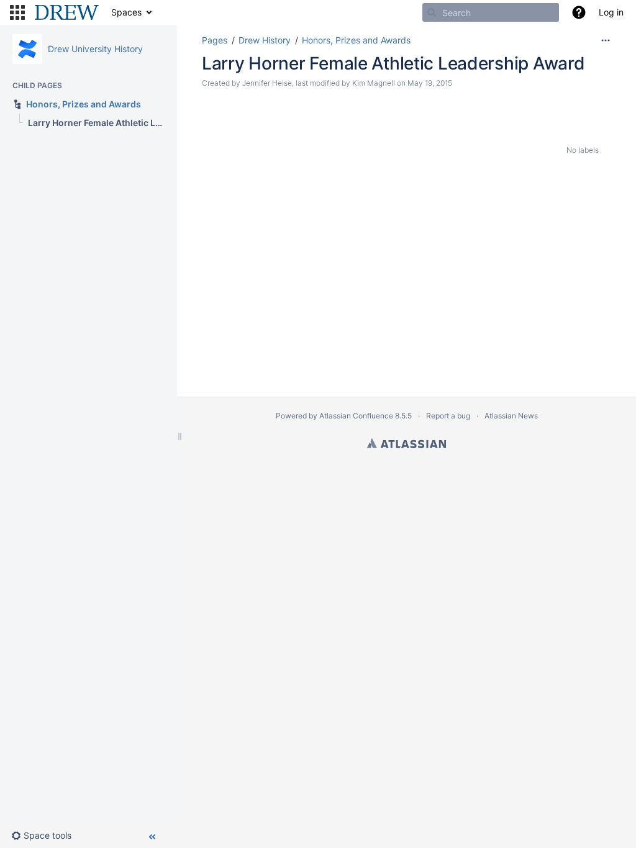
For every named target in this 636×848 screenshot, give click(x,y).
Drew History (264, 40)
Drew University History (95, 48)
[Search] (432, 12)
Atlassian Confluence (356, 415)
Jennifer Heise (267, 83)
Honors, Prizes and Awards (356, 40)
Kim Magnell (373, 83)
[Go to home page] (67, 12)
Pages (214, 40)
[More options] (605, 40)
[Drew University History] (27, 49)
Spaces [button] (126, 12)
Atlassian (406, 443)
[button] (17, 12)
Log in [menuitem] (611, 12)
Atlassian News (511, 415)
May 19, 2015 (429, 83)
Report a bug (448, 415)
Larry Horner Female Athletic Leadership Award (393, 63)
